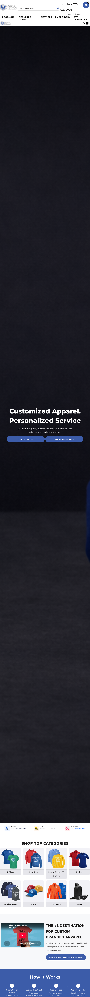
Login (70, 14)
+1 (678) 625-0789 (80, 828)
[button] (8, 18)
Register (78, 14)
